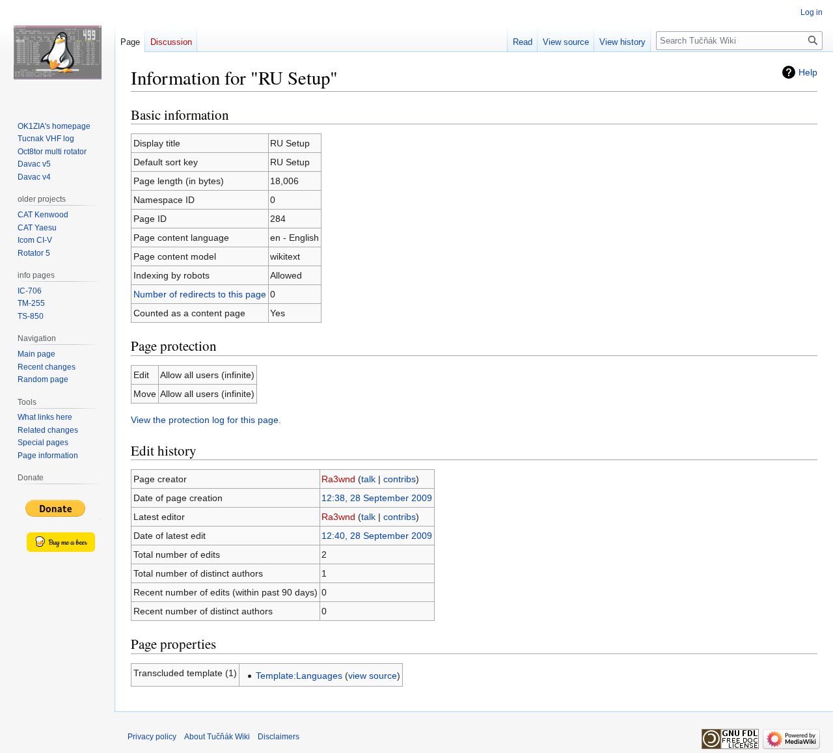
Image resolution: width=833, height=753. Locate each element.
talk (368, 479)
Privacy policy (152, 736)
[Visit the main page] (57, 52)
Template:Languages (299, 675)
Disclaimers (278, 736)
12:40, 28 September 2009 (376, 535)
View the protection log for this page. (206, 420)
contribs (399, 479)
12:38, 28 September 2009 (376, 498)
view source (372, 675)
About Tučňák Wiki (217, 736)
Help (808, 72)
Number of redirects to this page (199, 294)
